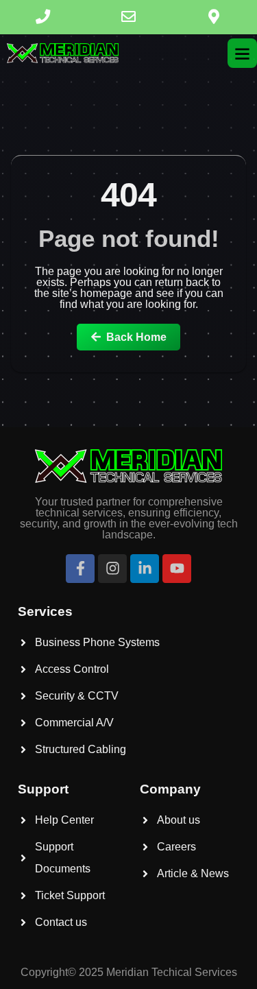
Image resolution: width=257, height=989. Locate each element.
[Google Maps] (214, 17)
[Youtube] (176, 568)
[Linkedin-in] (144, 568)
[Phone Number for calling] (43, 17)
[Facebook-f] (80, 568)
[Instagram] (112, 568)
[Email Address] (128, 17)
